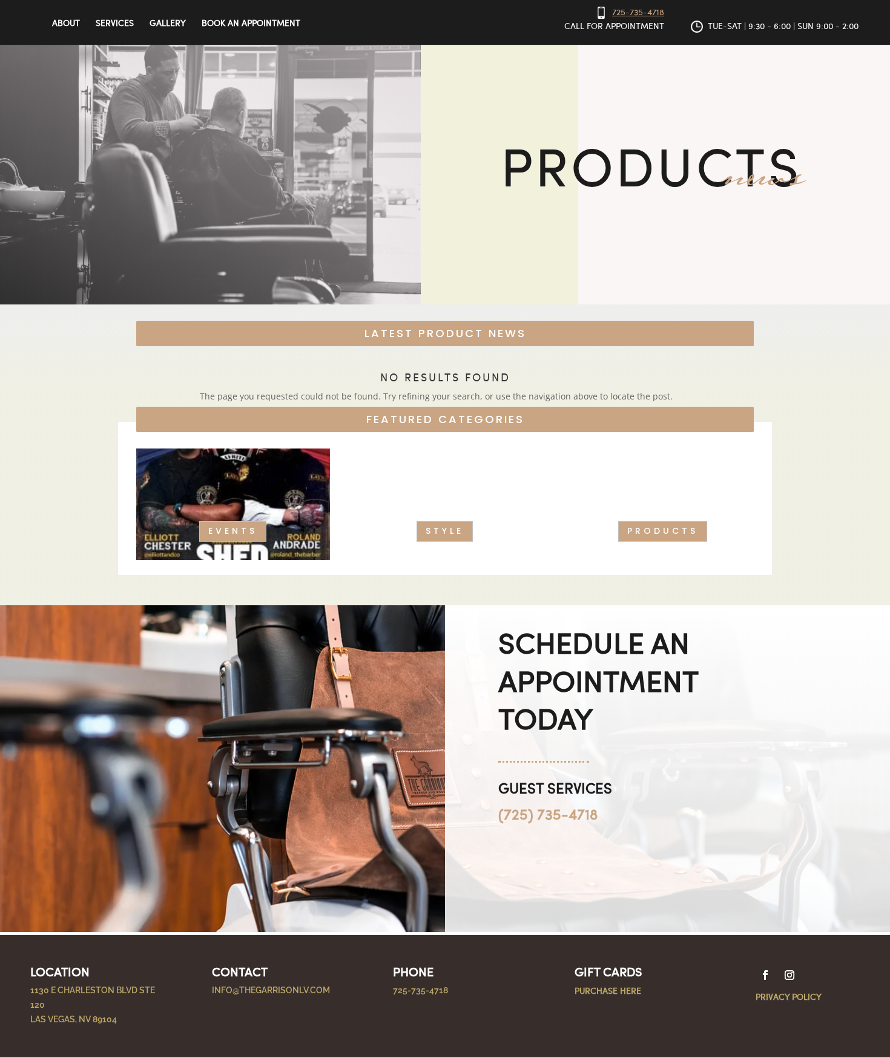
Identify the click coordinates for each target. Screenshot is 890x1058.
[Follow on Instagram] (789, 975)
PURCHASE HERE (608, 990)
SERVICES (115, 23)
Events (232, 531)
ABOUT (66, 23)
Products (662, 531)
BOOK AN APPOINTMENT (251, 23)
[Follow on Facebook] (765, 975)
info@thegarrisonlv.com (271, 990)
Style (445, 531)
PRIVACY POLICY (789, 996)
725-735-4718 (638, 11)
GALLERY (168, 23)
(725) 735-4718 (548, 813)
